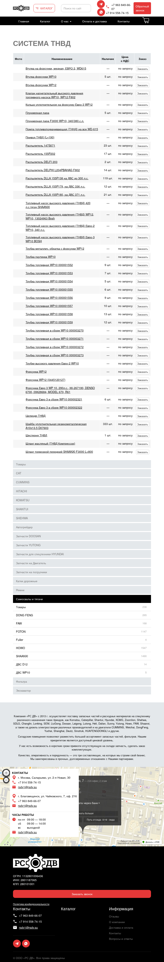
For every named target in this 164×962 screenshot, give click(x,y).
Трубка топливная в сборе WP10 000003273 (55, 355)
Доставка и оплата (121, 927)
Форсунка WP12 (36, 371)
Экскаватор (23, 690)
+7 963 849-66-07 (121, 7)
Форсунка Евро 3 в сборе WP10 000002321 (54, 399)
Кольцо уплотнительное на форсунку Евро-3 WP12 (59, 104)
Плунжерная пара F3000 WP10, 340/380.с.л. (55, 121)
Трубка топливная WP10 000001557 (49, 306)
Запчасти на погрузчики (31, 572)
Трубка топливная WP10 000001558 (49, 314)
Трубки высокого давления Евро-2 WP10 (52, 363)
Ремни (20, 590)
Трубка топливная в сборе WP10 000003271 (55, 339)
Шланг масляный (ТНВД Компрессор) (50, 443)
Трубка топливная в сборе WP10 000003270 (55, 330)
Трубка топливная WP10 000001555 (49, 289)
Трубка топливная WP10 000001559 (49, 322)
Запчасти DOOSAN (28, 536)
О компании (117, 922)
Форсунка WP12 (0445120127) (45, 380)
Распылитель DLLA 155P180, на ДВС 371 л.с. (55, 195)
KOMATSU (22, 500)
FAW (19, 623)
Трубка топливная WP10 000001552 (49, 265)
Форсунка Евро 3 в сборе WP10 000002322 (54, 407)
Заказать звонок (82, 894)
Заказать (142, 69)
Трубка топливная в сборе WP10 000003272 (55, 347)
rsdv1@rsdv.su (27, 787)
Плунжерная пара (37, 113)
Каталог (45, 21)
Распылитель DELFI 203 (41, 162)
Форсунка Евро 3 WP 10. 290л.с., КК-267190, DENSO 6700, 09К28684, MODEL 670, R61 (60, 390)
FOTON (21, 631)
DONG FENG (24, 615)
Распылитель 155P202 (40, 154)
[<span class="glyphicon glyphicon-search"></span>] (87, 8)
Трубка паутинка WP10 (41, 257)
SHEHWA (22, 518)
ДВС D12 (22, 664)
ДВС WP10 (23, 672)
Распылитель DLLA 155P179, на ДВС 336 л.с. (55, 186)
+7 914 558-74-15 (117, 13)
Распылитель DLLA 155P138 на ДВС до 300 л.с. (57, 178)
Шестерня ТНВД (36, 435)
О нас (65, 21)
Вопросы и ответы (121, 939)
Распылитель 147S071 (40, 145)
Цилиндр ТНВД (35, 416)
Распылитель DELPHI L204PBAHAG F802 (53, 170)
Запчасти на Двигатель (31, 563)
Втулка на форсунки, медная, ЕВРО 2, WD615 (56, 68)
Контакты (124, 21)
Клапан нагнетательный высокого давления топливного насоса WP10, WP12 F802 (54, 95)
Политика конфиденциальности (31, 904)
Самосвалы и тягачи (29, 599)
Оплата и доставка (94, 21)
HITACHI (21, 491)
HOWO (20, 648)
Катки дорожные (26, 581)
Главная (23, 21)
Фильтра (21, 681)
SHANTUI (22, 509)
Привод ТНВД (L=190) (40, 137)
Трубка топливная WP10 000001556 (49, 298)
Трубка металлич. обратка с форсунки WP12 (55, 248)
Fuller (19, 640)
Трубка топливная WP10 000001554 (49, 281)
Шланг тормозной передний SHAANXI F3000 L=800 (59, 452)
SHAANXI (22, 656)
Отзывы (114, 916)
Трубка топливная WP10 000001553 (49, 273)
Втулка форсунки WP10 (41, 76)
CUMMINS (22, 482)
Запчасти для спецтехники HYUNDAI (40, 554)
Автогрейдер (24, 527)
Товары (21, 464)
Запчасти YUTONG (28, 545)
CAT (18, 473)
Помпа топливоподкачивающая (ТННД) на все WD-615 (62, 129)
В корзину (151, 23)
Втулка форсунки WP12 (41, 85)
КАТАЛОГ (46, 8)
